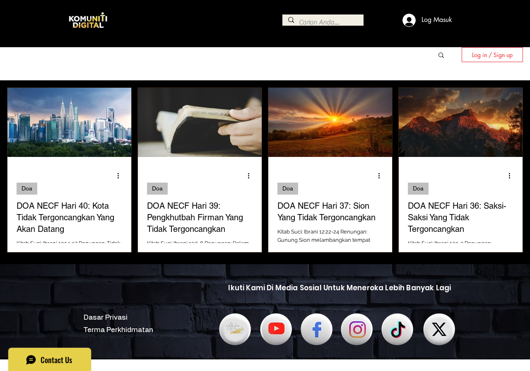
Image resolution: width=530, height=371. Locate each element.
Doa (27, 188)
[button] (441, 55)
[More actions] (121, 176)
